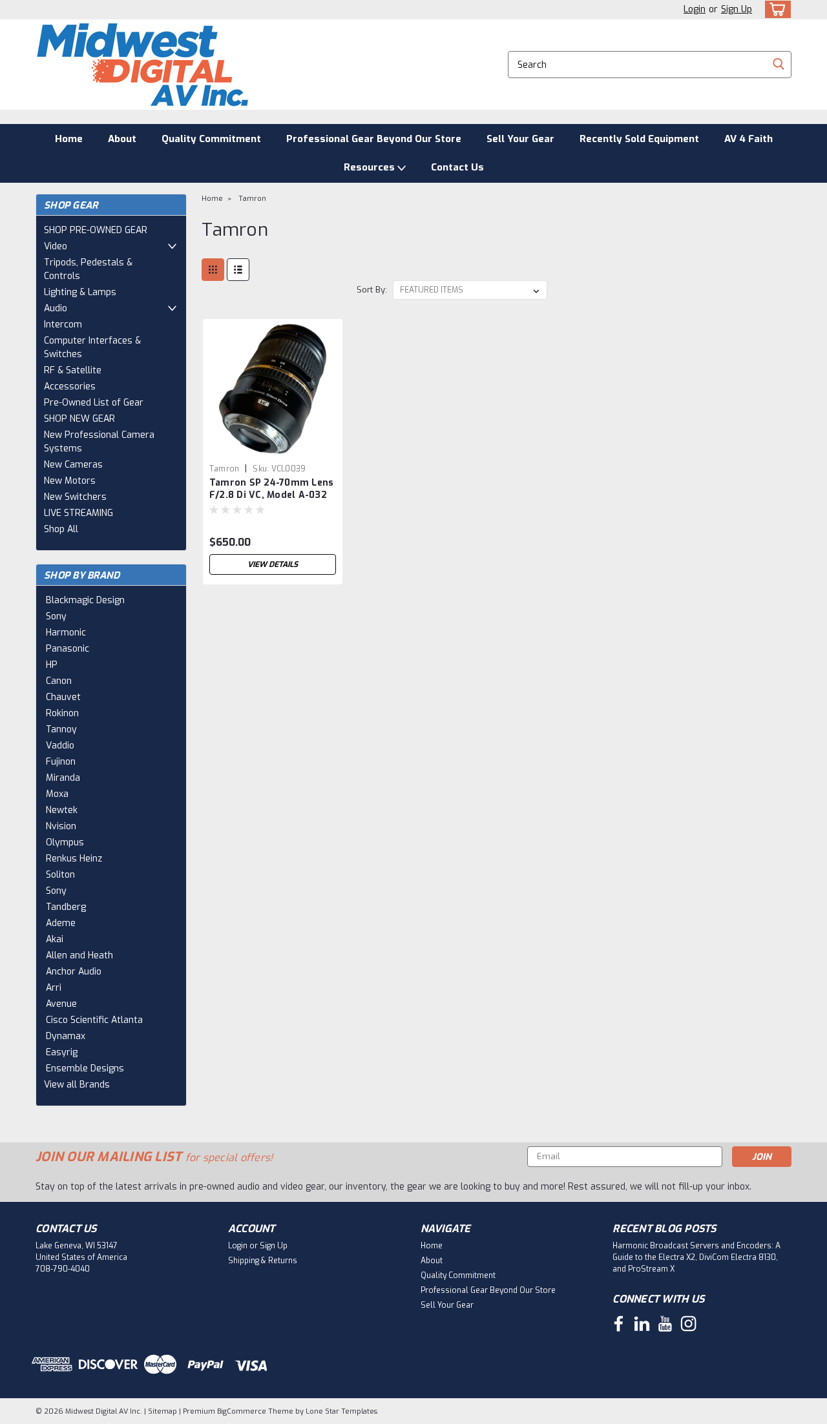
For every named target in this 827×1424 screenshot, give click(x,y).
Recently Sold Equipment (639, 138)
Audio (55, 308)
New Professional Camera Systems (99, 442)
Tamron (252, 198)
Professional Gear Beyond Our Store (373, 138)
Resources (370, 167)
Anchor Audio (73, 971)
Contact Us (457, 167)
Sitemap (162, 1411)
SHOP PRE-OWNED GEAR (95, 230)
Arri (53, 988)
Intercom (63, 324)
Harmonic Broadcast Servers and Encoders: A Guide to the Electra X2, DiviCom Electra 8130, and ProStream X (696, 1257)
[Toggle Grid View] (213, 269)
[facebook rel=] (619, 1324)
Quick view (272, 448)
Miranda (63, 778)
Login (695, 9)
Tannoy (61, 729)
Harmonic (66, 632)
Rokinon (62, 713)
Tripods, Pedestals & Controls (88, 269)
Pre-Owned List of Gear (93, 403)
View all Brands (77, 1084)
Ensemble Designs (85, 1068)
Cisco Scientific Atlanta (94, 1020)
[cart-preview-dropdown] (775, 9)
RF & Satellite (72, 370)
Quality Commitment (211, 138)
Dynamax (65, 1036)
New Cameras (73, 465)
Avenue (61, 1004)
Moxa (57, 794)
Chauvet (63, 697)
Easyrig (62, 1052)
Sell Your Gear (520, 138)
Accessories (70, 386)
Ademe (61, 923)
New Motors (70, 481)
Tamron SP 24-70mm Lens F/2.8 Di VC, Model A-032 (271, 489)
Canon (59, 681)
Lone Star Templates (341, 1411)
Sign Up (736, 9)
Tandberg (66, 907)
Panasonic (67, 649)
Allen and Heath (79, 955)
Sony (56, 616)
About (122, 138)
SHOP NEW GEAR (79, 419)
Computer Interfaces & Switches (92, 347)
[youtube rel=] (665, 1324)
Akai (54, 939)
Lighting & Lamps (80, 292)
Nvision (61, 826)
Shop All (61, 529)
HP (52, 665)
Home (69, 138)
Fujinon (61, 762)
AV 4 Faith (748, 138)
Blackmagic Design (85, 600)
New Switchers (75, 497)
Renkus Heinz (74, 858)
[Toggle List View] (238, 269)
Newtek (62, 810)
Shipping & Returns (262, 1260)
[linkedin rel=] (642, 1324)
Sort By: (372, 289)
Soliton (60, 875)
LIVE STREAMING (78, 513)
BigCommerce (241, 1411)
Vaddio (60, 745)
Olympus (65, 842)
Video (55, 246)
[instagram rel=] (688, 1324)
